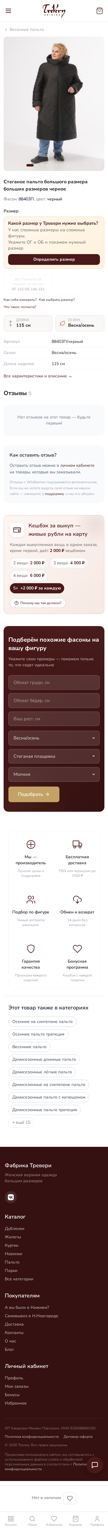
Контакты (14, 1333)
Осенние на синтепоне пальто (42, 1021)
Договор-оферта (78, 1436)
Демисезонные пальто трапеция (44, 1110)
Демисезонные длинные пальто (44, 1059)
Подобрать (30, 794)
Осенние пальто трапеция (38, 1034)
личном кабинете (77, 465)
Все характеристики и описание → (38, 376)
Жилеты (13, 1237)
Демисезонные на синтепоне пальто (48, 1084)
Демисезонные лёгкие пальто (42, 1072)
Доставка (14, 1324)
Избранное (16, 1403)
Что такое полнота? (20, 306)
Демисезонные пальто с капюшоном (48, 1097)
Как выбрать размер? (57, 299)
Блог (9, 1349)
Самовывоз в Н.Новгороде (31, 1316)
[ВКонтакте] (11, 1197)
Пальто (12, 1262)
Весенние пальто (27, 29)
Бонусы (12, 1395)
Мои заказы (16, 1386)
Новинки (13, 1254)
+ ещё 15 (21, 1122)
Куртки (11, 1245)
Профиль (14, 1378)
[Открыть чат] (94, 1465)
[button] (30, 165)
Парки (11, 1270)
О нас (10, 1341)
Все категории (19, 1279)
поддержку (54, 493)
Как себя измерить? (20, 299)
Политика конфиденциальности (32, 1436)
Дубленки (14, 1228)
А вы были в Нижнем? (27, 1307)
